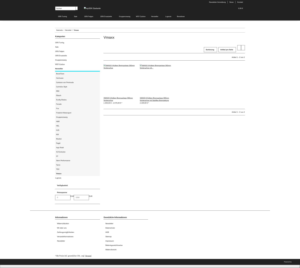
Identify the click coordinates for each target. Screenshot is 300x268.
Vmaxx (58, 173)
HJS (57, 130)
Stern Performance (63, 160)
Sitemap (108, 236)
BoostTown (60, 74)
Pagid (58, 143)
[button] (230, 8)
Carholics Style (61, 87)
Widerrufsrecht (110, 250)
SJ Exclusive (60, 152)
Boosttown (181, 16)
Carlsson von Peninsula (65, 82)
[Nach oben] (150, 266)
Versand (88, 256)
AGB (107, 232)
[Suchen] (77, 8)
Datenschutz (110, 228)
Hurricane (59, 78)
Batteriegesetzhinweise (114, 245)
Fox (57, 108)
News (231, 2)
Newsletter (61, 241)
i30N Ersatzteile (61, 56)
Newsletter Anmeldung (217, 2)
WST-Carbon (60, 64)
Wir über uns (62, 228)
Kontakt (240, 2)
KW (57, 134)
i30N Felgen (59, 51)
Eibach (58, 95)
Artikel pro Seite (226, 50)
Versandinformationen (65, 236)
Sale (56, 47)
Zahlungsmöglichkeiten (65, 232)
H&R (58, 121)
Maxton (59, 139)
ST (57, 156)
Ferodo (59, 104)
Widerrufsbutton (63, 223)
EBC (57, 91)
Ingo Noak (60, 147)
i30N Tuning (59, 43)
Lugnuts (58, 178)
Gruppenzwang (61, 60)
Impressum (109, 241)
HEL (57, 126)
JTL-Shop (295, 262)
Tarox (58, 165)
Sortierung (210, 50)
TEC (57, 169)
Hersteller (59, 69)
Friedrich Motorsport (63, 113)
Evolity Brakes (61, 100)
